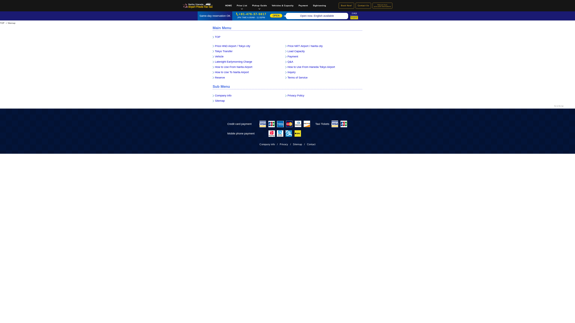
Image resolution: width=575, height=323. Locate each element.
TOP (217, 36)
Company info (223, 95)
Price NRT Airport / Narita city (305, 46)
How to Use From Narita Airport (233, 66)
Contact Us (363, 5)
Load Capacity (296, 51)
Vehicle (219, 56)
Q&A (290, 61)
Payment (293, 56)
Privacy (284, 144)
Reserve (220, 77)
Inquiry (292, 72)
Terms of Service (298, 77)
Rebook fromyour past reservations (382, 5)
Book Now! (346, 5)
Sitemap (220, 100)
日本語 (354, 13)
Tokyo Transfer (224, 51)
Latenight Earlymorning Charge (233, 61)
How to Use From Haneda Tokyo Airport (311, 66)
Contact (311, 144)
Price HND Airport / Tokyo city (232, 46)
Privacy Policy (296, 95)
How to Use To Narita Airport (232, 72)
